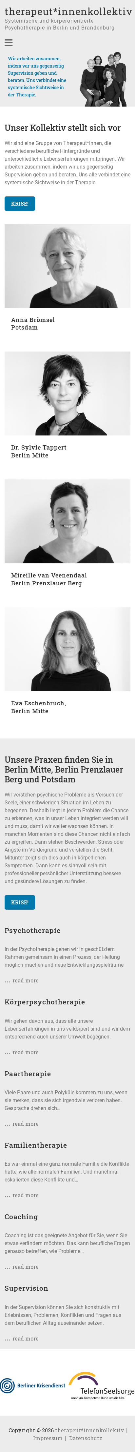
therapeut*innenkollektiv (69, 11)
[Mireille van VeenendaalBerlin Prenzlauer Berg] (67, 483)
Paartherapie (28, 1073)
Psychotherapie (33, 930)
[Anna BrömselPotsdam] (67, 228)
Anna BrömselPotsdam (33, 323)
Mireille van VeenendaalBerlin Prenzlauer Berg (49, 579)
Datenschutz (86, 1438)
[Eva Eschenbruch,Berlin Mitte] (67, 611)
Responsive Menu (9, 43)
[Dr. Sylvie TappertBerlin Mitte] (67, 355)
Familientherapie (36, 1145)
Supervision (26, 1288)
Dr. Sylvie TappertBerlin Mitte (39, 451)
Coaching (21, 1216)
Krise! (20, 203)
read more (25, 980)
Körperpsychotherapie (45, 1001)
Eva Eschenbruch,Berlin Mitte (38, 707)
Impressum (48, 1438)
